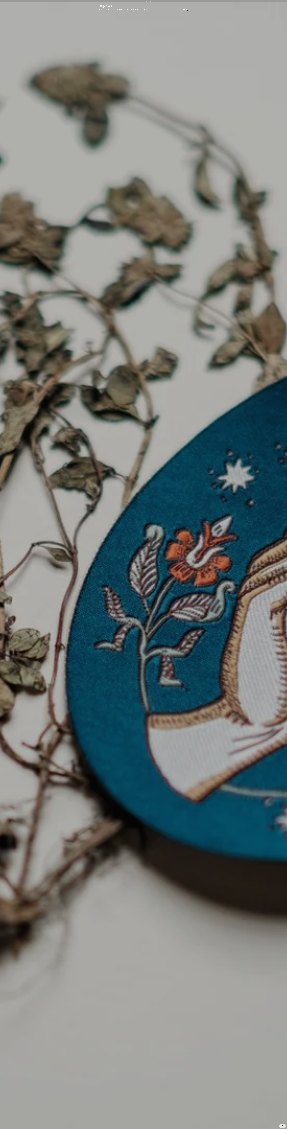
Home (100, 9)
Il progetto (118, 9)
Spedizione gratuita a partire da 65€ (143, 1)
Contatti (145, 9)
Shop (108, 9)
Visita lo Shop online (109, 575)
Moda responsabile (132, 9)
